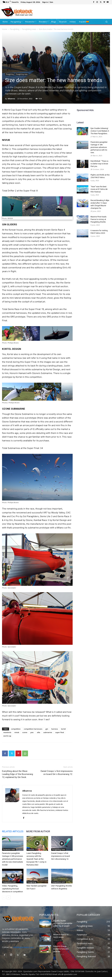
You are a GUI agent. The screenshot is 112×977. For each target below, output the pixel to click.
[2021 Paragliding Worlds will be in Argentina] (62, 876)
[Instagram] (97, 2)
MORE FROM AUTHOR (38, 831)
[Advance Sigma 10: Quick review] (45, 937)
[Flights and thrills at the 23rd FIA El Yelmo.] (82, 178)
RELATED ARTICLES (12, 831)
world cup (7, 736)
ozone (24, 732)
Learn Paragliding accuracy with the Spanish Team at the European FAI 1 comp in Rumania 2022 (36, 859)
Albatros (11, 99)
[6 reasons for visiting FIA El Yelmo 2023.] (82, 233)
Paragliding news (29, 29)
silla (38, 732)
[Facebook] (93, 2)
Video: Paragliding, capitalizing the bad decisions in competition (12, 889)
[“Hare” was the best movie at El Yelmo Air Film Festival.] (82, 189)
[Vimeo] (104, 2)
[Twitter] (100, 2)
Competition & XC (9, 882)
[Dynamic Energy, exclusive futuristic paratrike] (45, 949)
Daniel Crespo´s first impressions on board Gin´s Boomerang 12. (57, 772)
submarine (47, 732)
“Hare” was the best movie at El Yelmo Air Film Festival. (99, 189)
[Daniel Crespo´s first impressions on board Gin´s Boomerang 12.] (62, 843)
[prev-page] (4, 897)
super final (59, 732)
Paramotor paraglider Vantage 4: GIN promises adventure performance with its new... (99, 147)
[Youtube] (107, 2)
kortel (63, 729)
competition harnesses (33, 729)
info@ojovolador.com (23, 947)
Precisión (30, 849)
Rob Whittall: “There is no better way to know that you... (99, 163)
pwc (32, 732)
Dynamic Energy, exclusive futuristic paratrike (61, 949)
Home (4, 29)
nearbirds (7, 732)
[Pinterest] (18, 753)
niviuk (16, 732)
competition (16, 729)
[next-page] (8, 897)
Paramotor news (9, 849)
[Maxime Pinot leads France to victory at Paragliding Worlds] (82, 219)
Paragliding (14, 29)
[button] (106, 22)
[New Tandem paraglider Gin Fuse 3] (37, 876)
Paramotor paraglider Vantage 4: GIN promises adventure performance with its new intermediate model (12, 859)
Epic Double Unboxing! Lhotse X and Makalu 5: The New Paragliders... (100, 131)
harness (54, 729)
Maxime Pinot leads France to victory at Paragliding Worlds (98, 219)
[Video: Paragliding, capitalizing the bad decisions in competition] (12, 876)
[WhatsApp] (25, 753)
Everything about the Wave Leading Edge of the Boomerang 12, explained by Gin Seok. (17, 774)
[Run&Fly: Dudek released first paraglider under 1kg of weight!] (45, 923)
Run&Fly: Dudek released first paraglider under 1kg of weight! (62, 923)
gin (47, 729)
